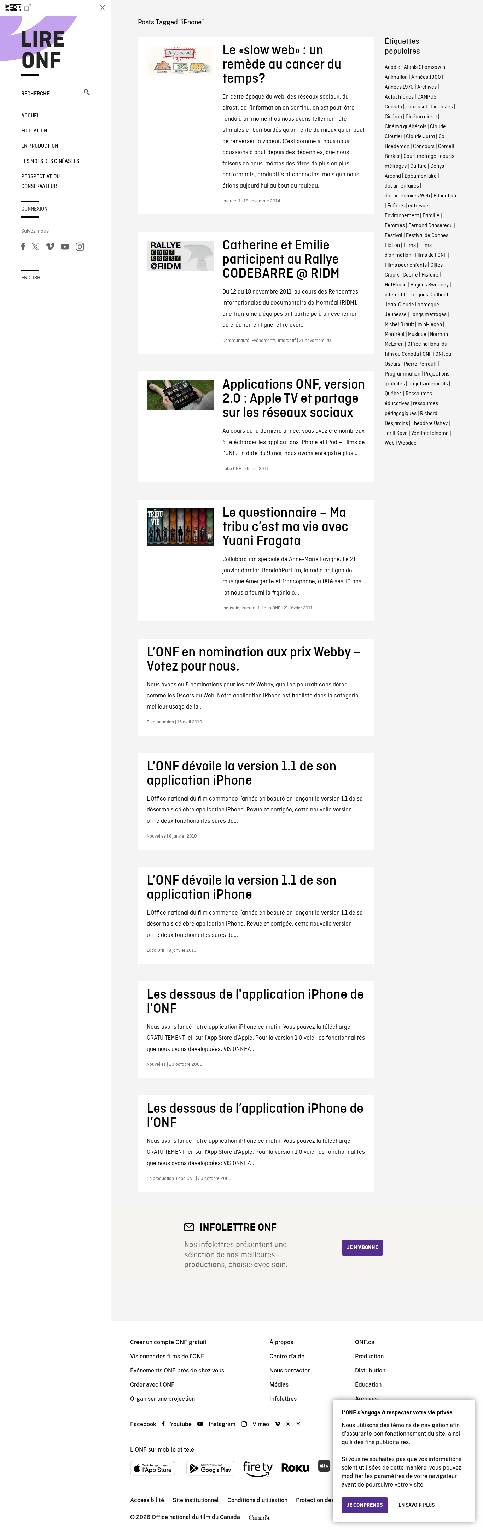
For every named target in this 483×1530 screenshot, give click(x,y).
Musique (417, 334)
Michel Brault (399, 324)
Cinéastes (442, 107)
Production (369, 1356)
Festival (393, 235)
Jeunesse (396, 314)
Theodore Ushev (430, 423)
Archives (427, 87)
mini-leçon (430, 324)
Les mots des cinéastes (50, 161)
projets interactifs (428, 384)
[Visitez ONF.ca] (46, 8)
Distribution (370, 1370)
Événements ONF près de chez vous (177, 1370)
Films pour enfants (406, 265)
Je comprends (365, 1505)
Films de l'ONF (431, 255)
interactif (395, 295)
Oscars (392, 364)
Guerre (410, 275)
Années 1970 (399, 87)
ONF (427, 354)
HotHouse (396, 285)
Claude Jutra (420, 136)
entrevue (418, 205)
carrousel (416, 107)
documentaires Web (407, 196)
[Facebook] (23, 248)
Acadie (392, 67)
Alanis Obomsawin (424, 67)
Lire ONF (43, 51)
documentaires (402, 186)
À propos (281, 1342)
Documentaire (421, 176)
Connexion (34, 209)
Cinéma (393, 116)
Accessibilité (147, 1500)
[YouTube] (65, 248)
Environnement (402, 215)
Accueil (31, 116)
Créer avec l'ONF (152, 1384)
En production (39, 146)
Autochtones (399, 97)
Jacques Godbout (428, 295)
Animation (396, 77)
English (31, 278)
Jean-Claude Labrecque (412, 304)
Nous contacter (289, 1370)
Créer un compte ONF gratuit (168, 1342)
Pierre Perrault (420, 364)
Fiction (392, 245)
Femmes (395, 225)
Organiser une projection (162, 1398)
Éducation (34, 131)
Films (409, 245)
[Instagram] (80, 248)
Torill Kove (396, 433)
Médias (279, 1384)
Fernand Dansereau (430, 225)
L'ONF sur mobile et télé (162, 1449)
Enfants (396, 205)
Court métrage (419, 156)
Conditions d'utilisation (257, 1500)
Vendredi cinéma (430, 433)
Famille (431, 215)
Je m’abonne (362, 1248)
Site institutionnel (196, 1500)
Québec (393, 393)
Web (390, 443)
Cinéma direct (421, 116)
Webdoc (407, 443)
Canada (393, 107)
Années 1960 (426, 77)
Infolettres (283, 1398)
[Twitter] (35, 248)
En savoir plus (416, 1505)
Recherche (35, 94)
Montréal (395, 334)
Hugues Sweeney (429, 285)
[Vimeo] (50, 248)
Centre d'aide (286, 1356)
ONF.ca (443, 354)
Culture (418, 166)
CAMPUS (426, 97)
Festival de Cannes (427, 235)
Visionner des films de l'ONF (167, 1356)
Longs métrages (428, 314)
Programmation (402, 374)
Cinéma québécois (405, 126)
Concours (424, 146)
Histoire (429, 275)
